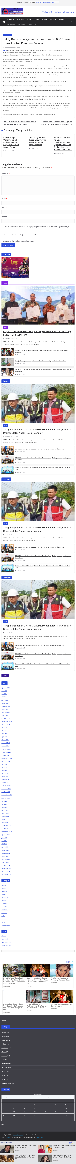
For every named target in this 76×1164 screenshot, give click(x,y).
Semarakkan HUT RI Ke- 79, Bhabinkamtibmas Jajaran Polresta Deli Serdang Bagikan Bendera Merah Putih (63, 143)
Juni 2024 (4, 767)
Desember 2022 (6, 822)
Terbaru (3, 922)
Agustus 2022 (5, 835)
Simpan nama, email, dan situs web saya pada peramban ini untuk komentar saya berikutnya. (36, 227)
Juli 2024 (4, 764)
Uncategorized (8, 35)
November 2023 (6, 789)
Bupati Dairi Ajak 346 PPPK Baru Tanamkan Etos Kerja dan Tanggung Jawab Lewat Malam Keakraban (43, 370)
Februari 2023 (5, 816)
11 (14, 1108)
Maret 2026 (5, 703)
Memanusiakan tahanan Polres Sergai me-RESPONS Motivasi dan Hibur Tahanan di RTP (56, 123)
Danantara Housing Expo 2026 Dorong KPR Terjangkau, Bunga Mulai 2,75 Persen (40, 449)
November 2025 (6, 715)
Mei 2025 (4, 734)
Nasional (10, 19)
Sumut (44, 19)
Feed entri (4, 939)
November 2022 (6, 825)
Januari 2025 (5, 746)
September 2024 (6, 758)
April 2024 (4, 773)
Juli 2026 (4, 691)
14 (45, 1108)
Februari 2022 (5, 853)
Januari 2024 (5, 783)
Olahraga (21, 24)
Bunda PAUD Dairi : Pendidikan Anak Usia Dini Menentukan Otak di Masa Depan (20, 123)
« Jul (2, 1124)
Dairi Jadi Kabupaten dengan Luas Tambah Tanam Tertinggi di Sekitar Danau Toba (40, 361)
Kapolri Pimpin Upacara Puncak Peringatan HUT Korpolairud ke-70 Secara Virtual (11, 142)
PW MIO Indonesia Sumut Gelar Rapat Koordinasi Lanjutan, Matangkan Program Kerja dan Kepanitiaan (43, 459)
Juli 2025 (4, 727)
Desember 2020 (6, 874)
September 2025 (6, 721)
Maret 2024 (5, 776)
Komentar (5, 173)
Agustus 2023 (5, 798)
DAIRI (5, 50)
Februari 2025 (5, 743)
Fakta (18, 47)
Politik (29, 19)
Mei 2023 (4, 807)
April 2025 (4, 737)
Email (3, 208)
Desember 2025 (6, 712)
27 (34, 1115)
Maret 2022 (5, 850)
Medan (3, 900)
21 (45, 1112)
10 (3, 1108)
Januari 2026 (5, 709)
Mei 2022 (4, 844)
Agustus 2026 (5, 688)
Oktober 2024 (5, 755)
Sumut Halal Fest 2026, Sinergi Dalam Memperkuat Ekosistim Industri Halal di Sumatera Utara (42, 469)
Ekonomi (53, 19)
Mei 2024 (4, 770)
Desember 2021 (6, 859)
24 (3, 1115)
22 (55, 1112)
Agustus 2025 (5, 724)
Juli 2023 (4, 801)
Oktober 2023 (5, 792)
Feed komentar (6, 942)
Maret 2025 (5, 740)
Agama (3, 885)
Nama (4, 199)
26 (24, 1115)
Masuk (3, 936)
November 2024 (6, 752)
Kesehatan (63, 19)
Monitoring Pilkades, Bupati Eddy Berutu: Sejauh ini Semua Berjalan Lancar (37, 141)
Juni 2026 (4, 694)
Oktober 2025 (5, 718)
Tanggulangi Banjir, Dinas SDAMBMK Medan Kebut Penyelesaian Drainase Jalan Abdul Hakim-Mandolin (37, 431)
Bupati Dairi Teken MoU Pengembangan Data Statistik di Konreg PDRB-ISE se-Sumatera (37, 333)
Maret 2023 (5, 813)
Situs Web (4, 217)
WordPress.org (6, 945)
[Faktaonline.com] (3, 22)
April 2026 (4, 700)
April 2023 (4, 810)
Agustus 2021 (5, 871)
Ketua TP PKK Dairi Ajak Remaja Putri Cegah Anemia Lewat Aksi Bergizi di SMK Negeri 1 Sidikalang (42, 351)
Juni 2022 (4, 841)
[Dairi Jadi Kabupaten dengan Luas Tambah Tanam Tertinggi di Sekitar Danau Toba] (7, 362)
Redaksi (3, 1021)
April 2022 (4, 847)
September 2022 (6, 832)
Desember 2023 (6, 786)
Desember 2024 (6, 749)
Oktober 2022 (5, 828)
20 (34, 1112)
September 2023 (6, 795)
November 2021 (6, 862)
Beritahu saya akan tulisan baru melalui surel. (17, 241)
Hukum (36, 19)
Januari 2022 (5, 856)
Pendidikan (11, 24)
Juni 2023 (4, 804)
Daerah (5, 425)
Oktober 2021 (5, 865)
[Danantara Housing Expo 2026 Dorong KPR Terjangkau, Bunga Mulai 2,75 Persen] (7, 450)
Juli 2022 (4, 838)
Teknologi (32, 24)
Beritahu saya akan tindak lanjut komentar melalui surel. (21, 235)
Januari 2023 (5, 819)
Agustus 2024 (5, 761)
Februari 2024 (5, 779)
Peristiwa (20, 19)
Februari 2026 (5, 706)
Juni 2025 (4, 731)
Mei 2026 (4, 697)
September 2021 (6, 868)
